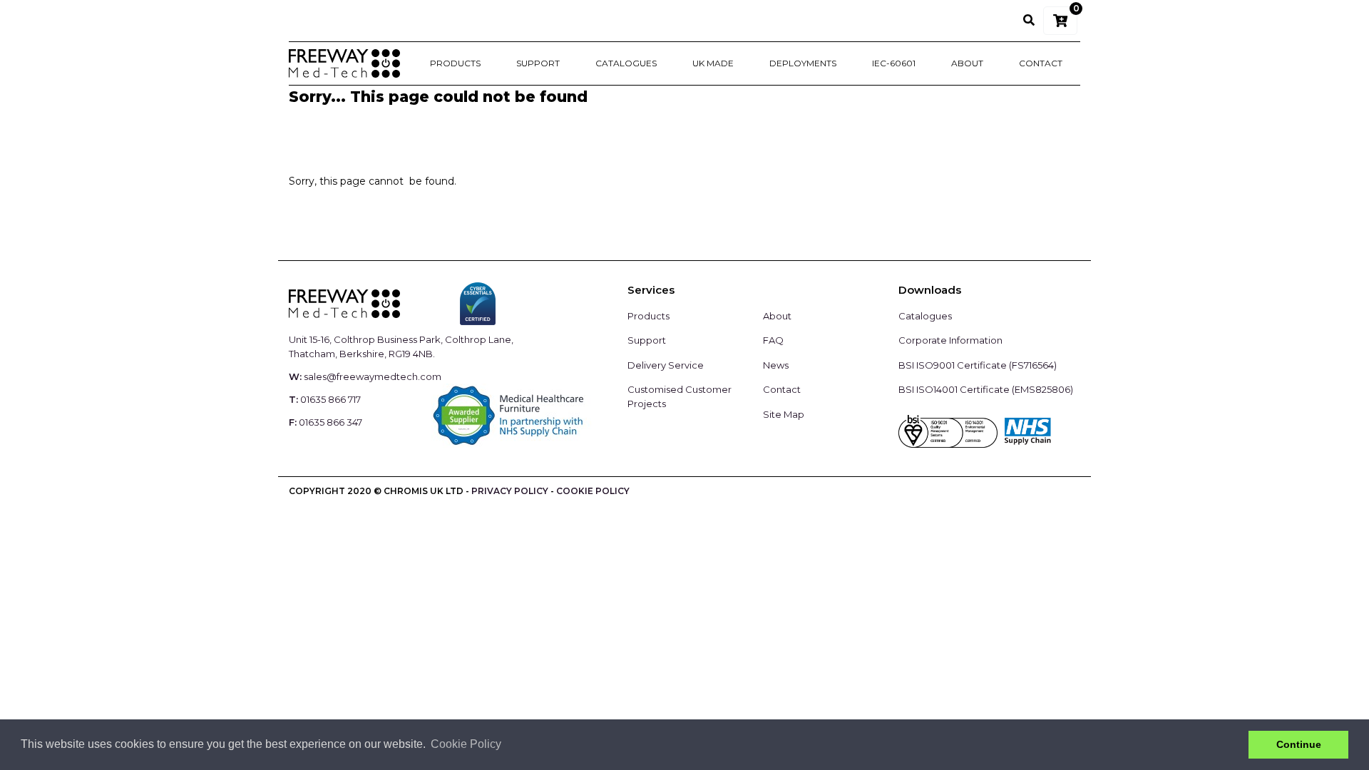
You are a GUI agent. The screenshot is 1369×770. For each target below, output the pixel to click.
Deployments (802, 63)
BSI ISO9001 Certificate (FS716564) (977, 365)
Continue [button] (1298, 744)
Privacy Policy (509, 491)
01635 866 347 (330, 422)
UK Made (713, 63)
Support (538, 63)
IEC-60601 (894, 63)
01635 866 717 (330, 399)
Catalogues (626, 63)
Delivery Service (665, 365)
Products (455, 63)
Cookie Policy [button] (466, 744)
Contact (1040, 63)
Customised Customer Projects (679, 396)
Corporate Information (950, 340)
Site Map (783, 414)
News (776, 365)
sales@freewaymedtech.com (372, 376)
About (967, 63)
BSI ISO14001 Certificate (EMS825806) (985, 389)
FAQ (773, 340)
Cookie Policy (593, 491)
